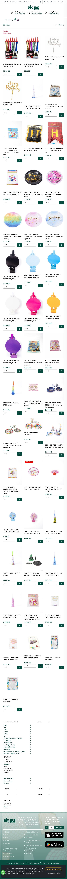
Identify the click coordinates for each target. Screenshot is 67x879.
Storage (28, 853)
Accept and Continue (54, 869)
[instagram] (48, 2)
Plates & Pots (9, 856)
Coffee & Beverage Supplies (11, 850)
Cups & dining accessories (8, 762)
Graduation (7, 768)
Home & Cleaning (32, 835)
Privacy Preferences (53, 873)
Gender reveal (8, 770)
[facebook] (40, 2)
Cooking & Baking (32, 832)
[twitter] (44, 2)
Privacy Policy (46, 863)
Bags (6, 837)
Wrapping (29, 837)
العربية (32, 2)
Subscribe (59, 827)
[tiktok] (62, 2)
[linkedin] (51, 2)
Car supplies (30, 851)
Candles (6, 759)
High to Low (7, 805)
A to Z (6, 807)
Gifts (5, 766)
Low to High (7, 803)
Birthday (6, 764)
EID (6, 835)
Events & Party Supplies (34, 845)
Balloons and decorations (8, 757)
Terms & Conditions (33, 863)
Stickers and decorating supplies (34, 841)
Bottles (7, 843)
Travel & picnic (31, 848)
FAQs (23, 863)
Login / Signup (23, 2)
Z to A (5, 808)
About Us (13, 2)
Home (6, 2)
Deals (7, 832)
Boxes (7, 840)
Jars (6, 846)
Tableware (8, 853)
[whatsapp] (58, 2)
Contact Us (56, 863)
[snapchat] (55, 2)
